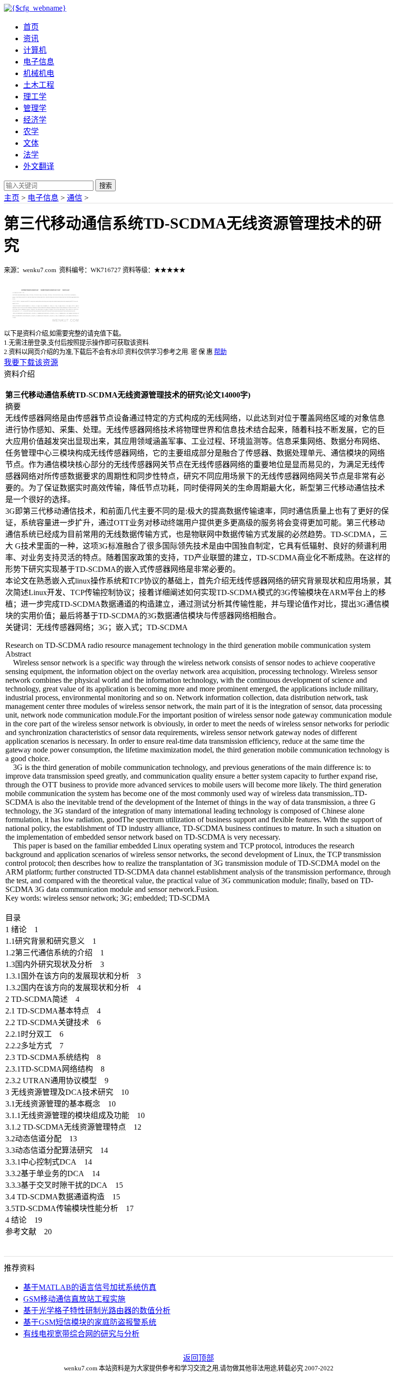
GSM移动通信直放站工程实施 (74, 1299)
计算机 (34, 50)
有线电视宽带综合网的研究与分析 (81, 1334)
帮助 (220, 351)
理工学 (34, 96)
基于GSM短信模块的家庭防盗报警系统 (89, 1322)
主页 (11, 198)
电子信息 (38, 62)
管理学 (34, 108)
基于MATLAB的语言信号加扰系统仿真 (89, 1287)
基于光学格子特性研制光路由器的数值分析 (96, 1310)
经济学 (34, 120)
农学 (31, 131)
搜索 (105, 185)
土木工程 (38, 85)
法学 (31, 155)
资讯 (31, 38)
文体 (31, 143)
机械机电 (38, 73)
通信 (74, 198)
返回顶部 (198, 1358)
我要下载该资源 (31, 362)
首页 (31, 27)
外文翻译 (38, 166)
